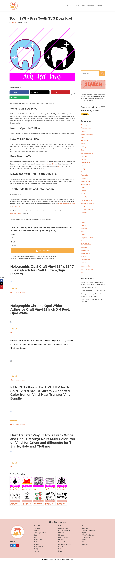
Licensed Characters (87, 209)
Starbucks (84, 247)
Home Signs (84, 197)
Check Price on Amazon (17, 292)
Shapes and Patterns (87, 238)
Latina (83, 206)
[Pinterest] (17, 545)
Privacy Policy (69, 559)
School (83, 234)
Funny (83, 187)
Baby (82, 137)
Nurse (83, 222)
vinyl (59, 166)
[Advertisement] (93, 42)
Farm (82, 172)
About (83, 5)
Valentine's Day (85, 266)
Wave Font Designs (87, 269)
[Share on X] (1, 283)
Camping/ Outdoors (87, 153)
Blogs (77, 5)
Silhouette (13, 213)
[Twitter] (14, 545)
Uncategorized (85, 259)
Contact (99, 5)
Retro (82, 231)
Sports (83, 241)
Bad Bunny (84, 140)
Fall (82, 165)
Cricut (20, 213)
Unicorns (83, 263)
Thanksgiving (85, 250)
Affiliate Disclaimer (47, 559)
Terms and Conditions (59, 559)
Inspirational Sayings (87, 203)
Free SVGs (70, 5)
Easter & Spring (85, 162)
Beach (83, 143)
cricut (47, 164)
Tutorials (83, 256)
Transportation (85, 253)
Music (83, 219)
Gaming (83, 190)
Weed (83, 272)
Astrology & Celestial (87, 134)
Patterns (83, 225)
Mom (82, 216)
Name (13, 234)
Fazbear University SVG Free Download (93, 290)
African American (86, 128)
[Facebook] (11, 545)
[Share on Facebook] (1, 280)
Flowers (83, 178)
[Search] (102, 73)
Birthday (83, 147)
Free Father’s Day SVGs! (88, 287)
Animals (83, 131)
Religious (84, 228)
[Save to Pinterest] (1, 287)
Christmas (84, 156)
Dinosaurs (84, 159)
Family (83, 169)
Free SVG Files (85, 184)
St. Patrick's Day (86, 244)
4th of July (84, 125)
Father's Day (85, 175)
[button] (94, 5)
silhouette (55, 164)
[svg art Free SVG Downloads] (14, 6)
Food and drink (85, 181)
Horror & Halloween (87, 200)
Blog (82, 150)
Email (13, 242)
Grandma (84, 194)
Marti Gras (84, 212)
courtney (14, 22)
